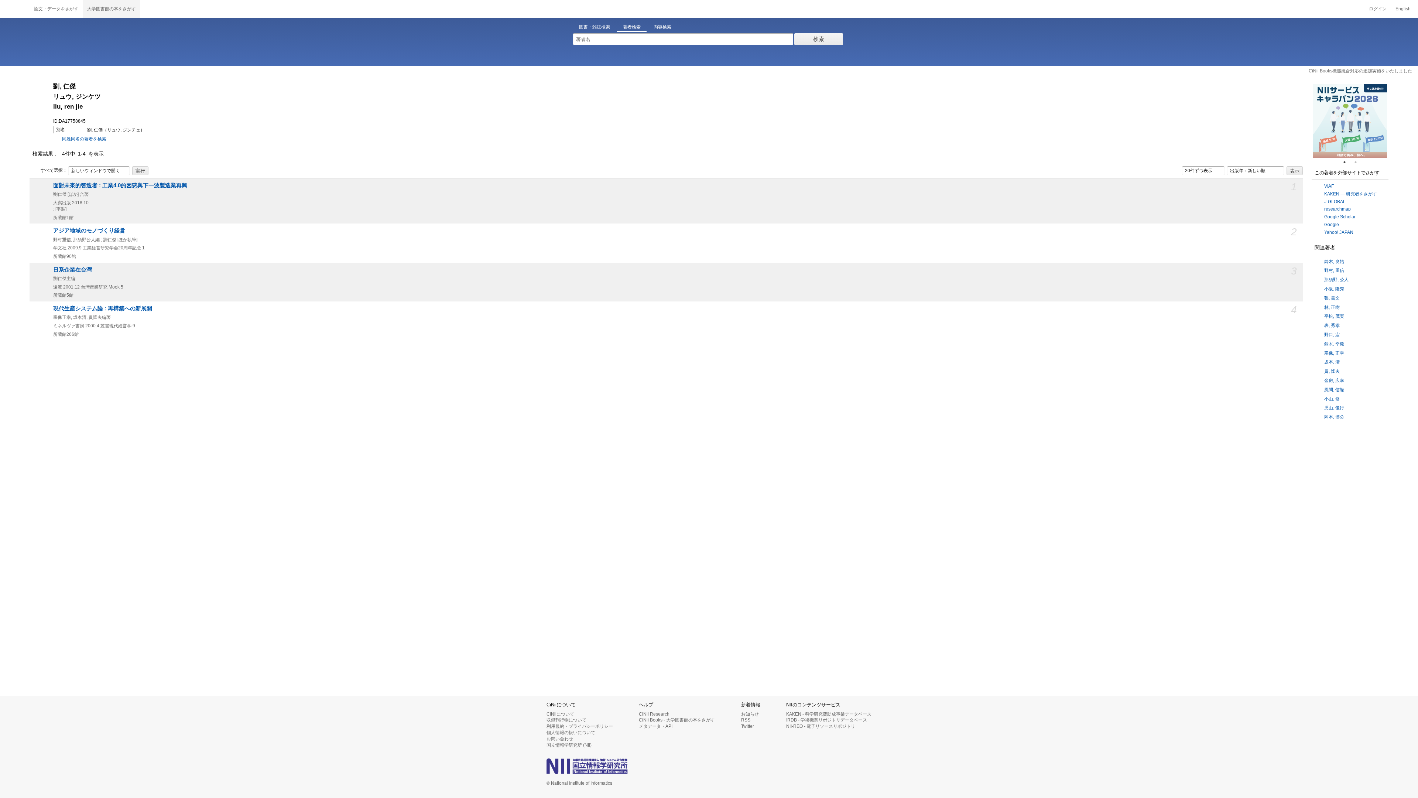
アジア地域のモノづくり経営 (89, 230)
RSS (745, 720)
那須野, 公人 (1336, 279)
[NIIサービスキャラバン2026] (1350, 121)
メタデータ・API (655, 726)
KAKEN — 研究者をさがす (1350, 194)
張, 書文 (1332, 298)
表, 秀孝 (1332, 325)
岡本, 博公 (1334, 417)
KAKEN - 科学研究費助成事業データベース (828, 714)
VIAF (1329, 186)
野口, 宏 (1332, 334)
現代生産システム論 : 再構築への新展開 (102, 308)
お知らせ (750, 714)
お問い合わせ (560, 738)
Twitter (747, 726)
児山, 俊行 (1334, 407)
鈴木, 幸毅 (1334, 344)
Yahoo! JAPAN (1338, 232)
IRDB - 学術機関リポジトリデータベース (826, 720)
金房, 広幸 (1334, 380)
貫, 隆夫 (1332, 371)
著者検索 (632, 27)
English (1403, 8)
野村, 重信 (1334, 270)
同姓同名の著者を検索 (84, 138)
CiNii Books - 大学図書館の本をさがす (677, 720)
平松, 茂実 (1334, 316)
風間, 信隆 (1334, 389)
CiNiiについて (560, 714)
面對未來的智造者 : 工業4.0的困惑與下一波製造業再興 (120, 185)
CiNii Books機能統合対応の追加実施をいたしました (1360, 71)
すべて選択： (54, 170)
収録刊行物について (566, 720)
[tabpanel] (1350, 121)
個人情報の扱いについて (571, 732)
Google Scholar (1340, 216)
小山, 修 (1332, 399)
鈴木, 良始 (1334, 261)
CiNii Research (654, 714)
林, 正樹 (1332, 307)
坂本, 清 (1332, 362)
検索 (818, 39)
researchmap (1337, 209)
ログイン (1378, 8)
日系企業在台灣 (72, 270)
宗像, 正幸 (1334, 353)
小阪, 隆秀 (1334, 288)
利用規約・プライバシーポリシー (580, 726)
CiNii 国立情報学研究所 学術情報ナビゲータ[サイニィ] (15, 9)
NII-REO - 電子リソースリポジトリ (820, 726)
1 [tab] (1347, 162)
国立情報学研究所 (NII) (569, 745)
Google (1331, 224)
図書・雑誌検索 (594, 27)
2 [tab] (1358, 162)
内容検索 (662, 27)
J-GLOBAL (1335, 201)
